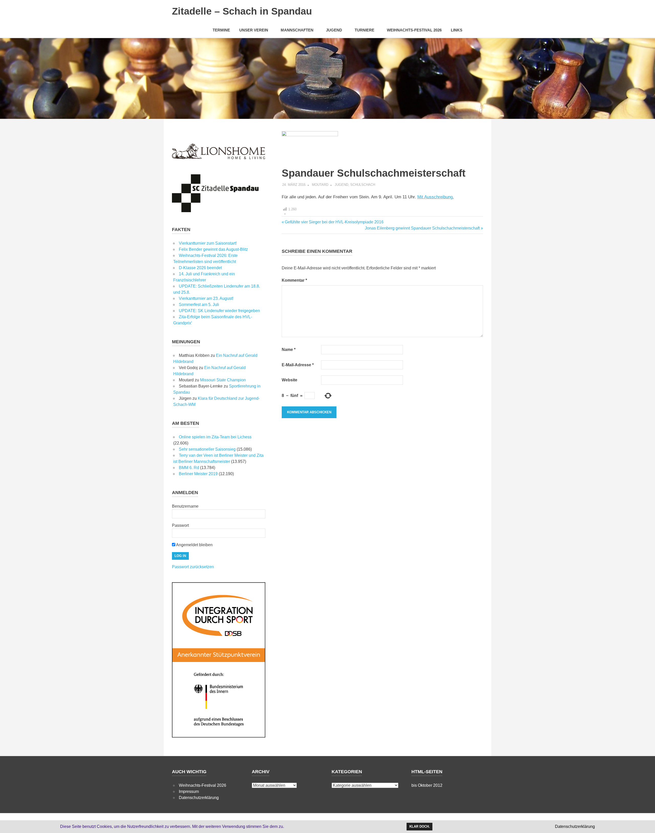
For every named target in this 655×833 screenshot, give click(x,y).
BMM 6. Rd (189, 467)
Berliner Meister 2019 (198, 474)
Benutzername (185, 506)
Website (289, 380)
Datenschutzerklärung (199, 797)
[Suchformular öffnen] (476, 30)
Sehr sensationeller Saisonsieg (207, 449)
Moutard (320, 185)
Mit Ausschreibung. (435, 197)
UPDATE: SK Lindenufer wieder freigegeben (219, 311)
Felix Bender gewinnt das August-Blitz (213, 249)
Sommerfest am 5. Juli (199, 304)
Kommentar (294, 280)
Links (456, 30)
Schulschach (362, 185)
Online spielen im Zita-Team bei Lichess (215, 437)
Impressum (189, 791)
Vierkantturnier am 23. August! (206, 298)
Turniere (364, 30)
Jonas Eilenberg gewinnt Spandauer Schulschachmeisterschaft (422, 228)
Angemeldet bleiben (194, 545)
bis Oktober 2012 (426, 785)
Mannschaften (297, 30)
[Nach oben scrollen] (646, 824)
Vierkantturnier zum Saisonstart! (208, 243)
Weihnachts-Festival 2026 (414, 30)
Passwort (180, 525)
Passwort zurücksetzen (193, 567)
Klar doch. (419, 826)
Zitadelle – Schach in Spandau (242, 11)
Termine (221, 30)
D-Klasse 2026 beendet (200, 268)
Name (289, 349)
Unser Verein (253, 30)
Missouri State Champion (223, 380)
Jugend (334, 30)
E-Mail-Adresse (298, 365)
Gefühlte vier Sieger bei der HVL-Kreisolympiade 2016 (334, 222)
